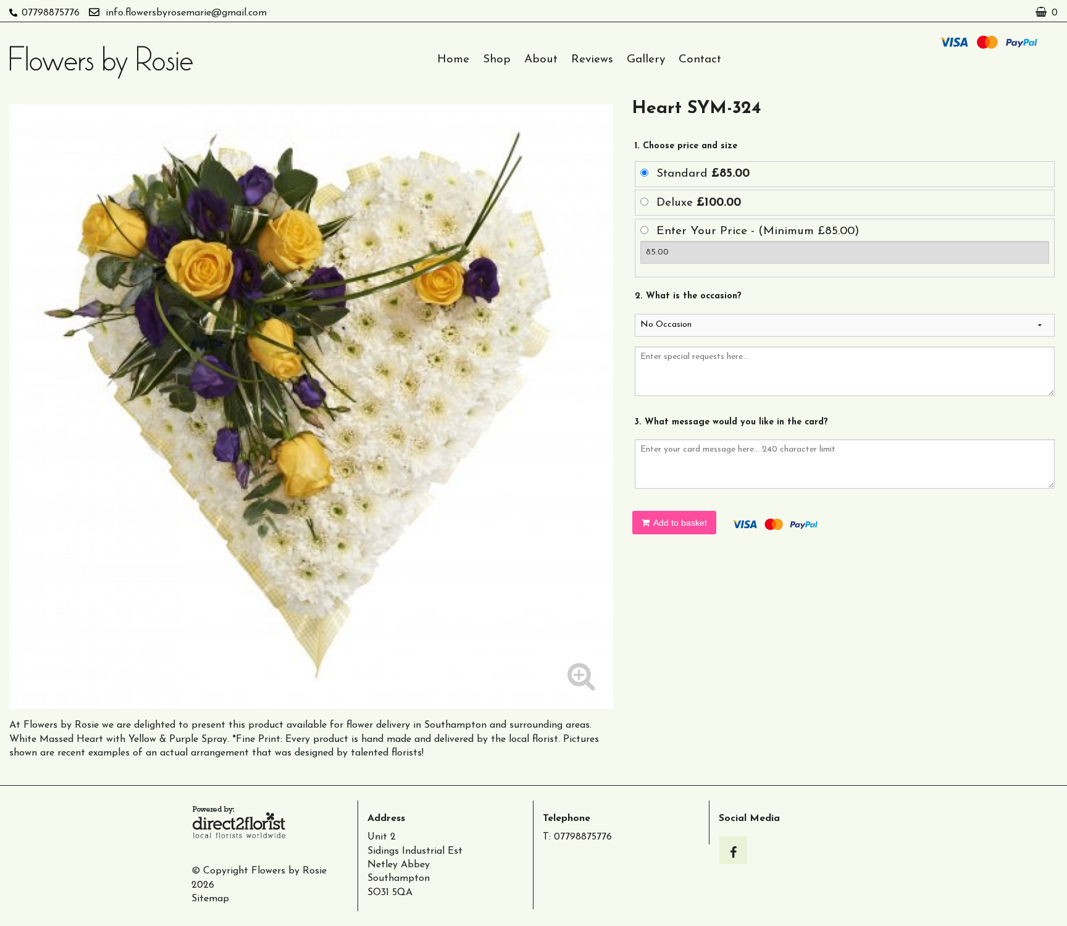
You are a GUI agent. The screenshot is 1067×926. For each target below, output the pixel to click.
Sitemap (210, 899)
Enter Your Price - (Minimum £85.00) (758, 231)
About (541, 59)
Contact (700, 59)
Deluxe (698, 203)
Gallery (646, 59)
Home (453, 59)
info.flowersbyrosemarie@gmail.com (186, 13)
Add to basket (679, 523)
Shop (497, 59)
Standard (703, 174)
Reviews (592, 59)
